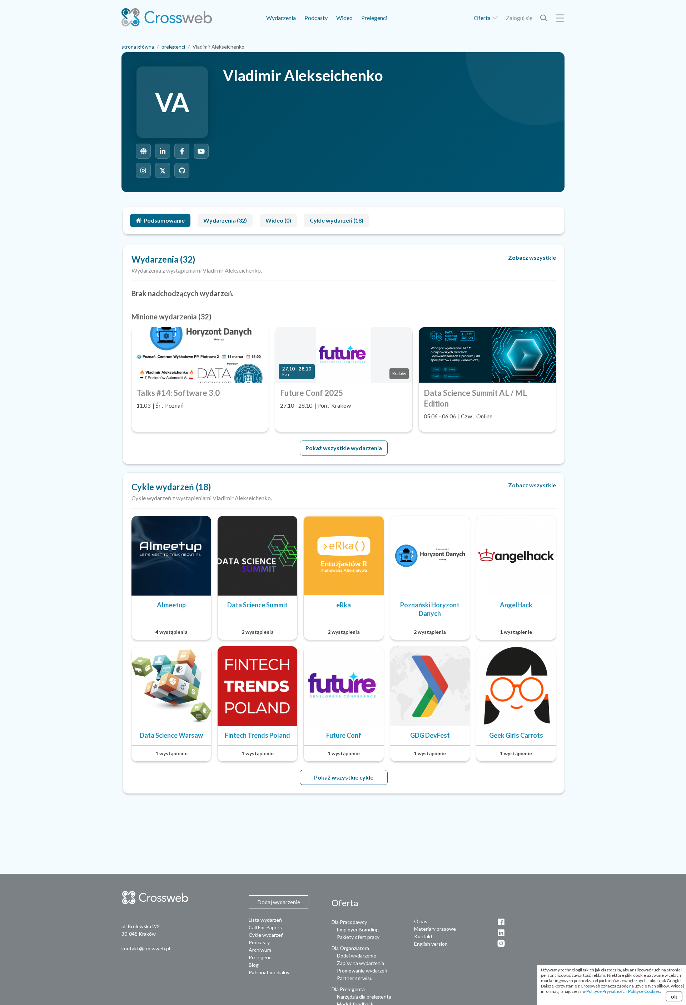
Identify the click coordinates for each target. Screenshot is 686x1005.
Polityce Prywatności (606, 991)
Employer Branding (358, 929)
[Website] (143, 151)
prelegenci (173, 47)
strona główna (137, 47)
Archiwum (260, 950)
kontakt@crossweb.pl (145, 948)
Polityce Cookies (644, 991)
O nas (420, 921)
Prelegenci (374, 17)
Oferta (483, 17)
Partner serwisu (355, 978)
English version (431, 944)
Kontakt (423, 936)
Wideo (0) (278, 220)
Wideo (344, 17)
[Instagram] (143, 170)
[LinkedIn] (162, 151)
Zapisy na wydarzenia (360, 963)
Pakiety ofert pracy (358, 937)
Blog (254, 965)
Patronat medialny (269, 972)
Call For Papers (265, 927)
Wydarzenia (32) (225, 220)
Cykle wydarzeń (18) (336, 220)
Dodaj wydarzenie (356, 955)
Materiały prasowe (435, 929)
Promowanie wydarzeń (362, 970)
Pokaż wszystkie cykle (343, 777)
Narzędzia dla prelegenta (364, 997)
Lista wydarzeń (265, 920)
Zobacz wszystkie (532, 257)
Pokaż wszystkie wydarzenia (343, 447)
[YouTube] (201, 151)
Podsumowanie (164, 220)
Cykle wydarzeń (266, 935)
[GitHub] (181, 170)
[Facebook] (181, 151)
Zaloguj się (519, 17)
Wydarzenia (281, 17)
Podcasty (316, 17)
